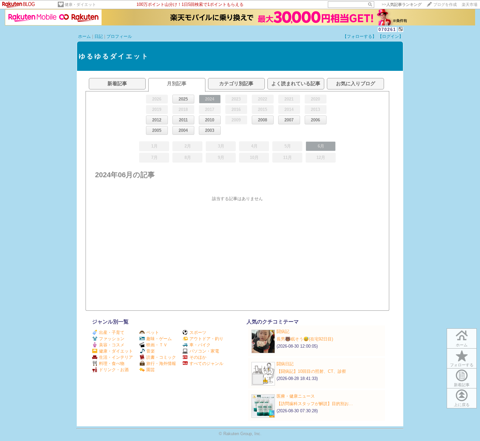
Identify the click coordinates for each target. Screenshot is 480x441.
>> (402, 4)
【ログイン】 (390, 36)
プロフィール (119, 36)
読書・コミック (161, 357)
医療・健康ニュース (296, 396)
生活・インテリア (116, 357)
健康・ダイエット (80, 4)
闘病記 (283, 331)
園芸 (150, 369)
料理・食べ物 (111, 363)
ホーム (84, 36)
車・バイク (200, 344)
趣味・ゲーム (159, 338)
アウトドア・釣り (206, 338)
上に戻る (462, 404)
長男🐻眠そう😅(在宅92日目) (305, 339)
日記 (98, 36)
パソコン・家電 (204, 351)
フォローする (461, 365)
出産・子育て (111, 332)
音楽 (150, 351)
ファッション (111, 338)
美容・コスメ (111, 344)
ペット (152, 332)
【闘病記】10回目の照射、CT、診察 (311, 371)
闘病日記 (285, 363)
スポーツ (197, 332)
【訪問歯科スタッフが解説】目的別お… (315, 403)
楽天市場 (469, 4)
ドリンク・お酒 (114, 369)
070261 (387, 29)
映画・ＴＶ (157, 344)
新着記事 (462, 385)
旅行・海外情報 (161, 363)
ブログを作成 (445, 4)
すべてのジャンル (206, 363)
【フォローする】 (359, 36)
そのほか (197, 357)
